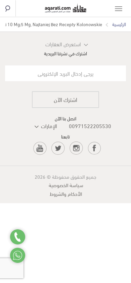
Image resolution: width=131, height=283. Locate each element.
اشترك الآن (65, 99)
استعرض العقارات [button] (63, 44)
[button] (38, 125)
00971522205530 (90, 125)
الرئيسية (119, 24)
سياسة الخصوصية (66, 184)
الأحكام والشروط (66, 193)
